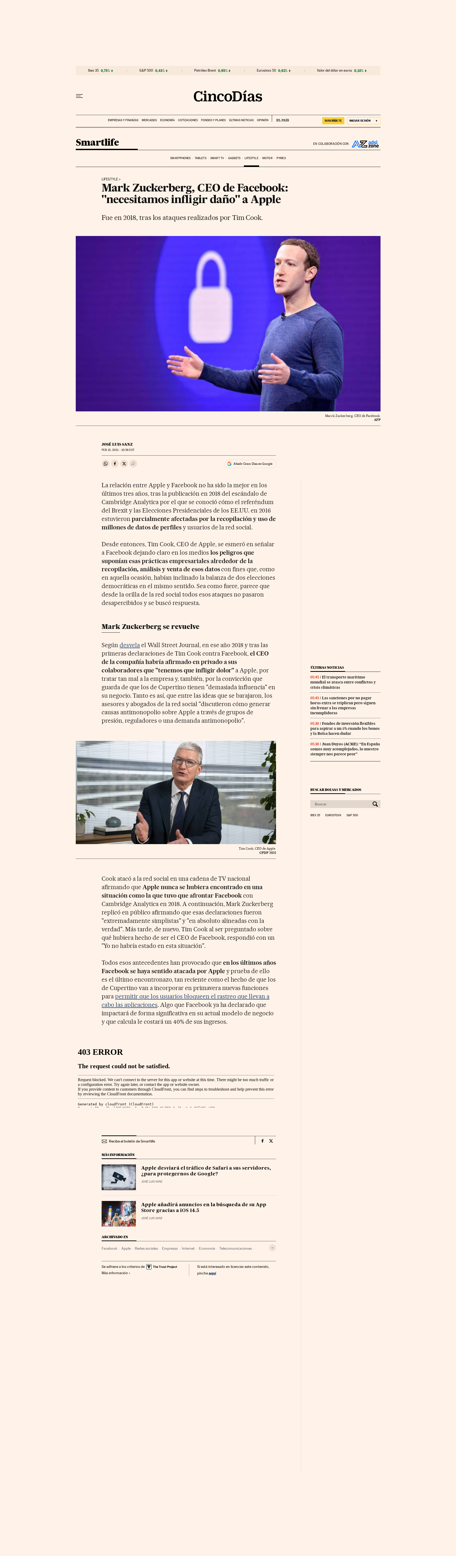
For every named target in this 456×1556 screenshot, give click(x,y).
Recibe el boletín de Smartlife (132, 1141)
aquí (212, 1273)
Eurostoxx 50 (266, 70)
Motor (267, 158)
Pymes (281, 158)
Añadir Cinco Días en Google (253, 464)
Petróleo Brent (205, 70)
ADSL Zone (365, 143)
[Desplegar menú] (79, 96)
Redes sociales (146, 1248)
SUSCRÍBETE (333, 120)
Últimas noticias (241, 120)
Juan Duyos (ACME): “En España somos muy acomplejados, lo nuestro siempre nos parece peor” (345, 749)
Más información (115, 1273)
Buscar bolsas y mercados (335, 790)
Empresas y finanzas (123, 120)
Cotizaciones (188, 120)
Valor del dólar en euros (334, 70)
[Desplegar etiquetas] (272, 1247)
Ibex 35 (93, 70)
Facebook (109, 1248)
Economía (167, 120)
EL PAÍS (280, 118)
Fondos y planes (213, 120)
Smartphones (180, 158)
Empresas (170, 1248)
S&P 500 (146, 70)
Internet (188, 1248)
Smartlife (97, 143)
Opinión (262, 120)
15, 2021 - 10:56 (118, 450)
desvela (130, 645)
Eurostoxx (333, 815)
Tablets (200, 158)
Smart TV (217, 158)
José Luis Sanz (117, 444)
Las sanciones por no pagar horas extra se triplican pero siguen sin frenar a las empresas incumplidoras (343, 705)
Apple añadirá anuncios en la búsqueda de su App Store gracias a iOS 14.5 (203, 1208)
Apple (126, 1248)
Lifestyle (251, 158)
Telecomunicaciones (235, 1248)
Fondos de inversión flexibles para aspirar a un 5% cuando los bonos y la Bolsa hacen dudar (345, 728)
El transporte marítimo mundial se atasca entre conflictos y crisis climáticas (343, 682)
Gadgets (234, 158)
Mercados (149, 120)
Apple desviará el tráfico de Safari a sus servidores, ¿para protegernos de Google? (206, 1171)
